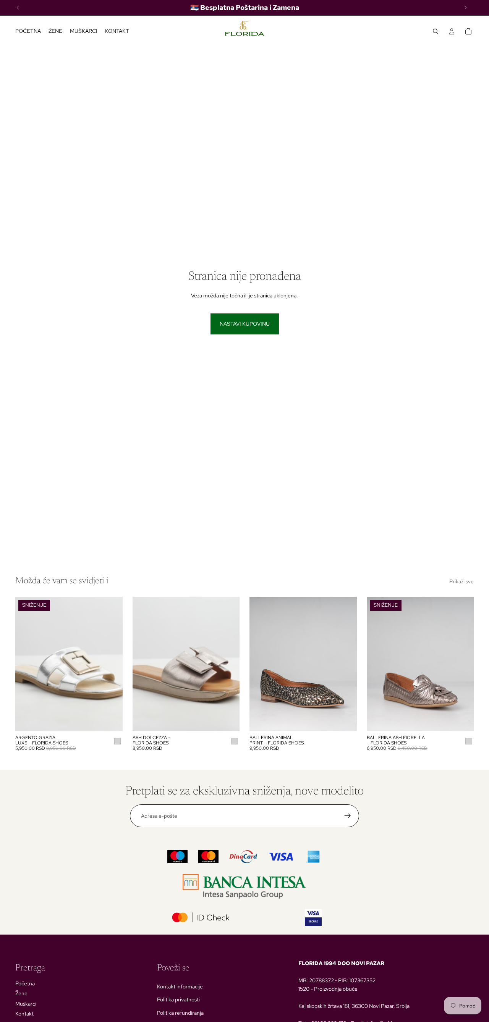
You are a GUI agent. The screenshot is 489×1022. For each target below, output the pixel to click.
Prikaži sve (461, 581)
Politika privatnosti (178, 999)
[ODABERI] (111, 719)
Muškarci (25, 1003)
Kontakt (24, 1013)
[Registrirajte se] (348, 816)
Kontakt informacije (180, 986)
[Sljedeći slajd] (111, 664)
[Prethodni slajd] (26, 664)
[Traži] (435, 31)
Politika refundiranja (180, 1012)
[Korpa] (468, 31)
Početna (25, 983)
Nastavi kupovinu (245, 323)
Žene (21, 993)
